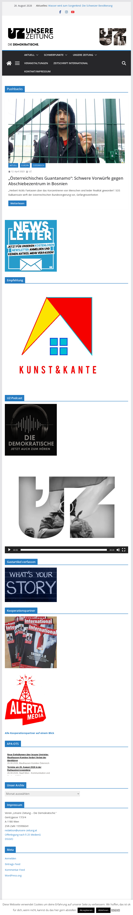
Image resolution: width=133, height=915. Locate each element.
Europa (25, 165)
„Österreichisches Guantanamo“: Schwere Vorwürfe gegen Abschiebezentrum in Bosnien (65, 180)
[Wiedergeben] (9, 550)
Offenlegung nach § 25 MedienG (23, 834)
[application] (66, 507)
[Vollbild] (123, 550)
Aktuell (29, 54)
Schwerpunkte (54, 54)
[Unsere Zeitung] (66, 26)
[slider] (64, 550)
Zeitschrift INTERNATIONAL (71, 63)
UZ (30, 171)
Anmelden (10, 858)
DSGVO (9, 839)
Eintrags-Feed (12, 864)
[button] (36, 55)
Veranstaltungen (36, 63)
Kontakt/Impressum (37, 71)
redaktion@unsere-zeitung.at (21, 830)
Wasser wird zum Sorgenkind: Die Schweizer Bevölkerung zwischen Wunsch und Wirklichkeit (80, 7)
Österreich (38, 165)
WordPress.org (13, 875)
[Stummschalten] (118, 550)
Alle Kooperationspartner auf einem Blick (29, 733)
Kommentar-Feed (15, 869)
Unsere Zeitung (83, 54)
